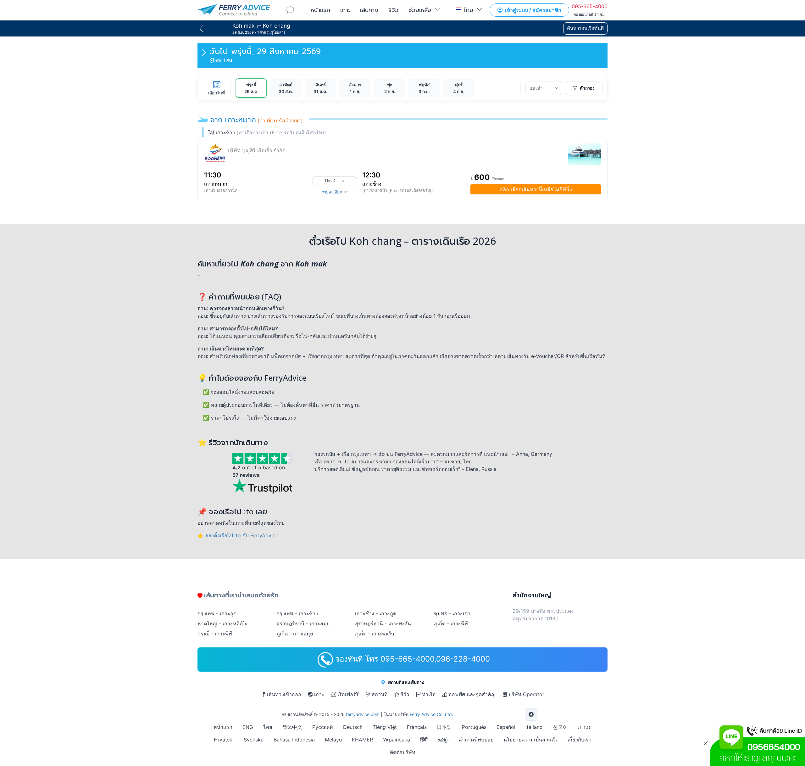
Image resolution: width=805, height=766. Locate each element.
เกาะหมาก (215, 184)
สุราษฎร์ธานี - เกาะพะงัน (383, 623)
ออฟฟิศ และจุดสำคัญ (472, 694)
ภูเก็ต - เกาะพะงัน (374, 633)
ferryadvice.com (363, 714)
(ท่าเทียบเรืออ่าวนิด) (221, 190)
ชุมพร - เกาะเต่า (452, 613)
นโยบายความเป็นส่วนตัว (530, 739)
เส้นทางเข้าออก (284, 694)
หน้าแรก (320, 10)
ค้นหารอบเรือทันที (585, 28)
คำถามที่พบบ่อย (475, 739)
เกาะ (345, 10)
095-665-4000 (590, 6)
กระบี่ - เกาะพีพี (214, 633)
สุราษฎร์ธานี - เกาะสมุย (303, 623)
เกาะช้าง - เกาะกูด (375, 613)
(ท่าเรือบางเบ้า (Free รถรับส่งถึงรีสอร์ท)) (397, 190)
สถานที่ (380, 694)
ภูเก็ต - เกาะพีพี (451, 623)
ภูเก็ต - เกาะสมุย (294, 633)
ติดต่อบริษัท (402, 752)
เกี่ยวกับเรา (579, 739)
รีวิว (393, 10)
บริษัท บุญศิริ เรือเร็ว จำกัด (257, 150)
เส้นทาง (369, 10)
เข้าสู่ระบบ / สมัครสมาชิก (532, 10)
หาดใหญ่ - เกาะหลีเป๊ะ (222, 623)
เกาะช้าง (371, 184)
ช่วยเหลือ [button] (419, 10)
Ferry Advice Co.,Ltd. (431, 714)
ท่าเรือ (429, 694)
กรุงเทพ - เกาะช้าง (297, 613)
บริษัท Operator (526, 694)
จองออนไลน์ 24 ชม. (589, 14)
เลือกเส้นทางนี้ (535, 189)
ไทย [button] (468, 10)
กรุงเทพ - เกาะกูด (216, 613)
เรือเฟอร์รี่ (348, 694)
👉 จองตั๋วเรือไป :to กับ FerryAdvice (237, 535)
